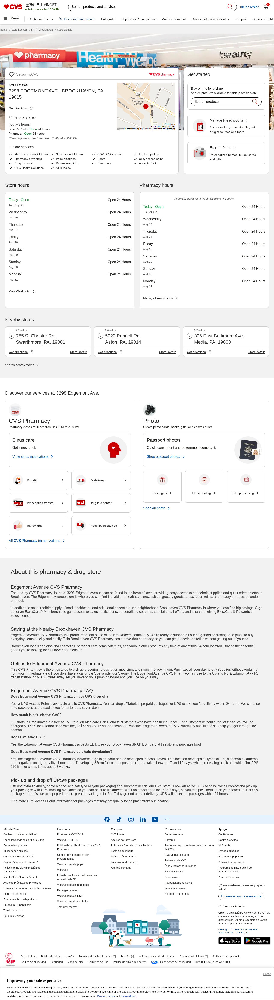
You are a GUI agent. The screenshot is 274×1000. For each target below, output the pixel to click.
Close (267, 974)
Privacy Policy (106, 995)
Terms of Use (128, 995)
